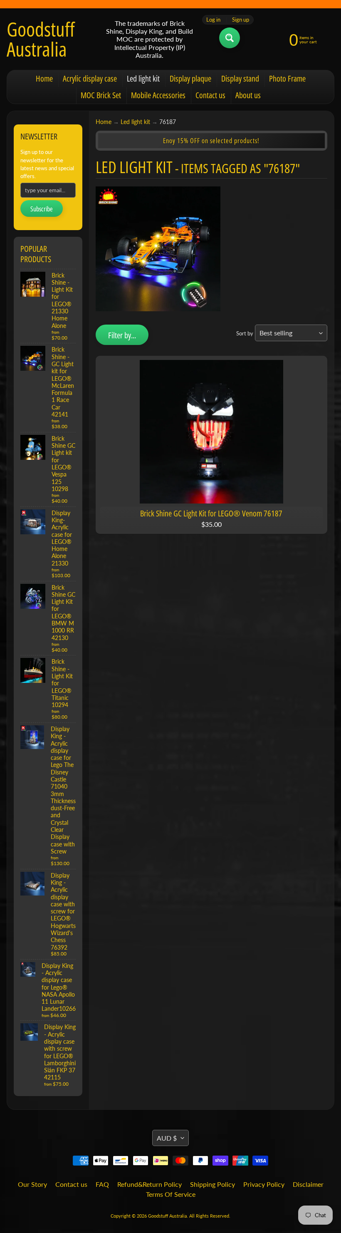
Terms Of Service (170, 1194)
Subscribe (41, 208)
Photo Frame (287, 78)
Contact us (210, 95)
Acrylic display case (90, 78)
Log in (213, 19)
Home (44, 78)
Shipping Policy (212, 1184)
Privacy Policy (263, 1184)
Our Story (32, 1184)
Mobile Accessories (158, 95)
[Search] (229, 37)
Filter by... (122, 335)
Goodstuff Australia (41, 39)
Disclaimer (308, 1184)
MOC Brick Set (101, 95)
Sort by (244, 333)
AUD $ (167, 1138)
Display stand (240, 78)
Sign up (240, 19)
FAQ (102, 1184)
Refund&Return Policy (149, 1184)
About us (248, 95)
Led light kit (143, 78)
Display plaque (190, 78)
